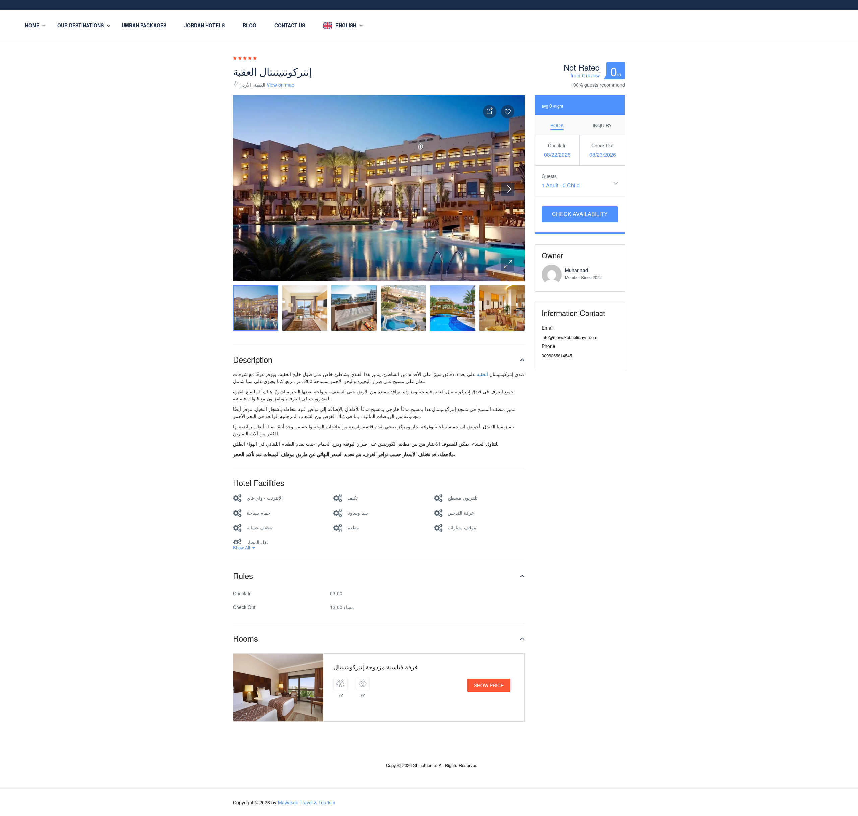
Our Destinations (80, 25)
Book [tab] (557, 125)
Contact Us (289, 25)
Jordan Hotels (204, 25)
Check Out (602, 145)
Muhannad (576, 270)
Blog (249, 25)
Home (32, 25)
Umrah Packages (144, 25)
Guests (549, 176)
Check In (557, 145)
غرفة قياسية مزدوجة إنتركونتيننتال (375, 666)
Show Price (489, 685)
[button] (507, 264)
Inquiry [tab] (602, 125)
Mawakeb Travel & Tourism (306, 802)
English (345, 25)
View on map (280, 84)
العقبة (482, 374)
